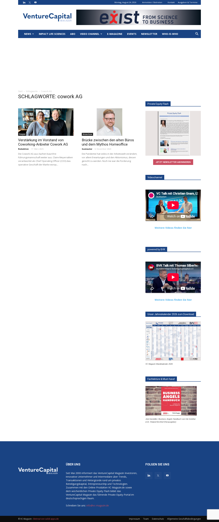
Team (146, 518)
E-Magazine (114, 33)
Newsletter (149, 33)
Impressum (134, 518)
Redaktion (23, 149)
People (22, 134)
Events (131, 33)
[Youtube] (35, 2)
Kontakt (171, 2)
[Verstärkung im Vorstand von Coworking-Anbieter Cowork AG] (46, 122)
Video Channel (89, 33)
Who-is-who (170, 33)
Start (20, 91)
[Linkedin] (24, 2)
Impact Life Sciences (52, 33)
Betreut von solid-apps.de (46, 518)
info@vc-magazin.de (97, 505)
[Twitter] (29, 2)
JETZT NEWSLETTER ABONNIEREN (173, 162)
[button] (197, 34)
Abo (72, 33)
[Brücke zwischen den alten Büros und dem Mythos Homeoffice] (109, 122)
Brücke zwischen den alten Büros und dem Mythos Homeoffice (108, 142)
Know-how (87, 134)
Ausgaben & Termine (187, 2)
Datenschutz (158, 518)
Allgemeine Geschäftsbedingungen (184, 518)
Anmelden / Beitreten (152, 2)
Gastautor (87, 149)
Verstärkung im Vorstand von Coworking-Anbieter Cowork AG (43, 142)
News (27, 33)
